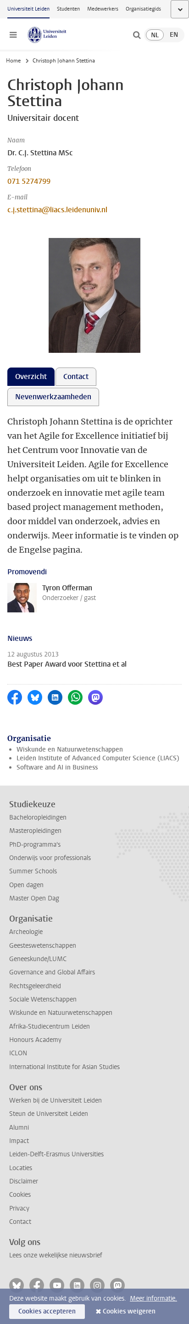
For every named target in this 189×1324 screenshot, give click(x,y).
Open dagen (26, 885)
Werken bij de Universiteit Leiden (55, 1100)
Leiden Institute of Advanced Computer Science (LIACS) (98, 758)
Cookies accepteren (47, 1311)
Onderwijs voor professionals (50, 858)
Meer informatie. (153, 1298)
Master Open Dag (34, 898)
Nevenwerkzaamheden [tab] (53, 397)
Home (13, 60)
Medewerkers (102, 9)
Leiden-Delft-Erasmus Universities (56, 1154)
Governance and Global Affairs (52, 972)
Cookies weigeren (129, 1311)
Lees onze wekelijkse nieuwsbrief (55, 1255)
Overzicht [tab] (31, 376)
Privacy (19, 1208)
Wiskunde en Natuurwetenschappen (70, 749)
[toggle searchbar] (136, 34)
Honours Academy (35, 1039)
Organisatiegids (143, 9)
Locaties (20, 1168)
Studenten (68, 9)
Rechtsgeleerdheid (35, 986)
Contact (20, 1221)
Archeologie (26, 932)
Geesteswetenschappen (42, 945)
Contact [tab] (76, 376)
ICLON (18, 1053)
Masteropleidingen (35, 830)
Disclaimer (23, 1181)
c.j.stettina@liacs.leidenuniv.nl (57, 210)
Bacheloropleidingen (38, 817)
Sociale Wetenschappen (43, 999)
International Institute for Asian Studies (64, 1067)
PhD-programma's (35, 844)
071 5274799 (28, 181)
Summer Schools (33, 871)
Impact (19, 1141)
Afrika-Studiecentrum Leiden (49, 1026)
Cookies (20, 1194)
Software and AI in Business (57, 767)
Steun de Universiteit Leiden (48, 1113)
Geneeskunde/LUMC (38, 959)
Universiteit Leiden (28, 9)
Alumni (19, 1127)
